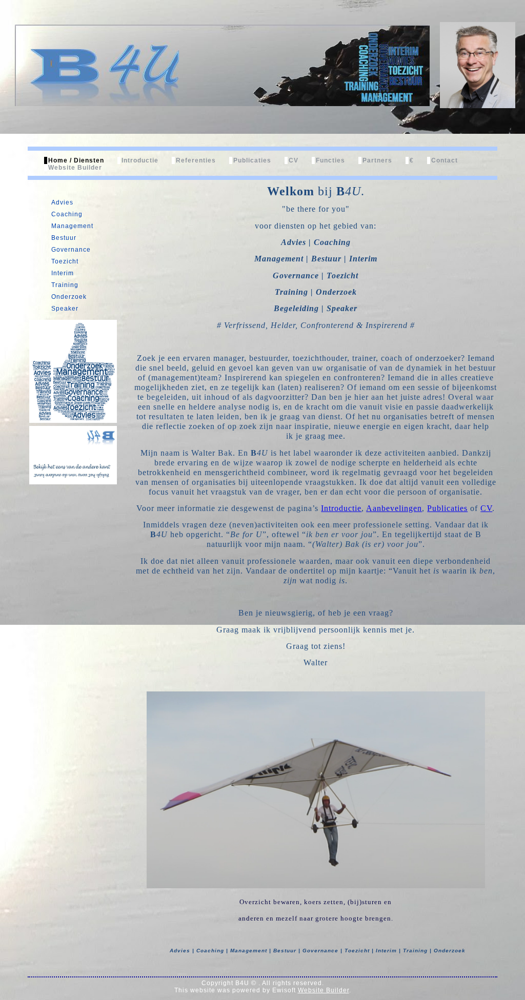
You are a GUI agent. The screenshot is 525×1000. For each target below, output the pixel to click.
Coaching (67, 214)
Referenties (196, 160)
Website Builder (75, 167)
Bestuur (63, 237)
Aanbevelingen (394, 508)
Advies (62, 202)
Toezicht (64, 261)
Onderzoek (69, 296)
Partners (377, 160)
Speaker (64, 308)
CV (293, 160)
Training (64, 285)
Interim (62, 273)
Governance (71, 249)
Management (72, 226)
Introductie (140, 160)
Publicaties (252, 160)
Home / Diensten (76, 160)
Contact (444, 160)
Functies (330, 160)
